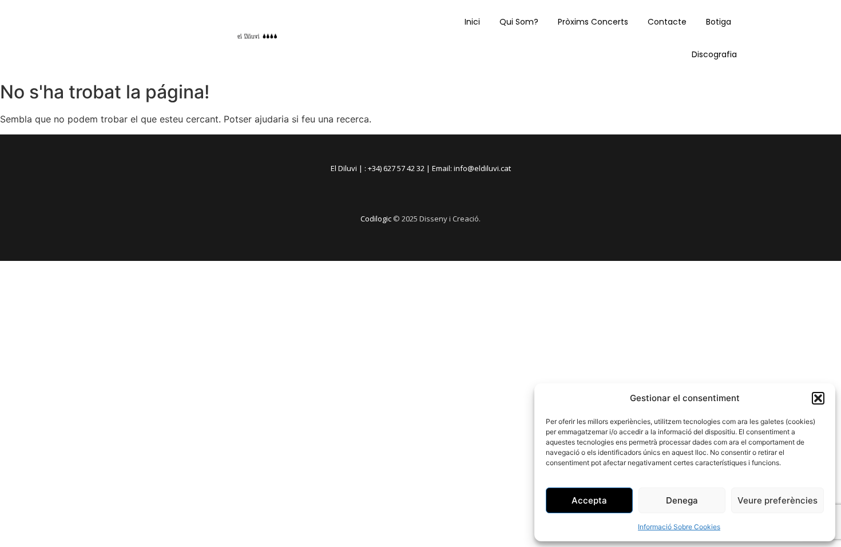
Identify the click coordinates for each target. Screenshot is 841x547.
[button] (818, 398)
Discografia (714, 54)
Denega (682, 500)
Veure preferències (777, 500)
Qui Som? (518, 21)
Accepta (589, 500)
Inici (472, 21)
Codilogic (375, 218)
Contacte (667, 21)
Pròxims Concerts (593, 21)
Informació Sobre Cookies (679, 526)
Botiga (718, 21)
